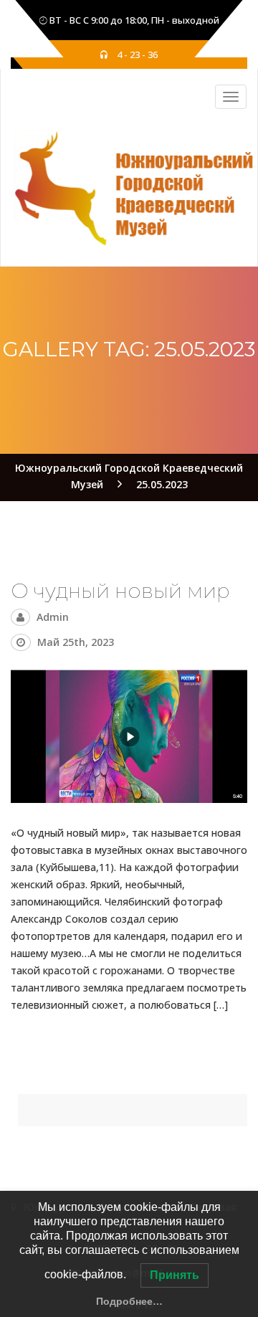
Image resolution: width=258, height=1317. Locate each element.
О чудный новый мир (120, 591)
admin (53, 617)
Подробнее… (129, 1301)
